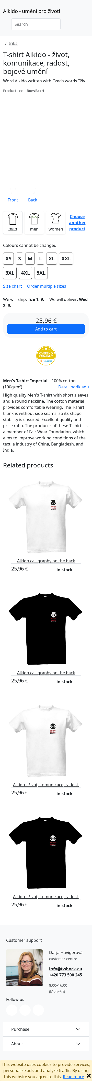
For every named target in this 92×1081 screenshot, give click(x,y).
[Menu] (86, 13)
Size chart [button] (12, 286)
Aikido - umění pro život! (31, 11)
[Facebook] (25, 1010)
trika (13, 43)
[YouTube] (38, 1010)
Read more (73, 1076)
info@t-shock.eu (65, 969)
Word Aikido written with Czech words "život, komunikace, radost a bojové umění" (46, 81)
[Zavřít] (89, 1076)
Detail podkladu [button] (73, 387)
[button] (32, 194)
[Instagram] (11, 1010)
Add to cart (46, 329)
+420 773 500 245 (65, 975)
